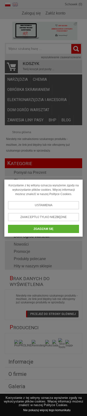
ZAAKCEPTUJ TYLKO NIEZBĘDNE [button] (43, 217)
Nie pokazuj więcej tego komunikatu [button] (47, 410)
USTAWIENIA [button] (43, 205)
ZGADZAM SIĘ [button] (43, 229)
